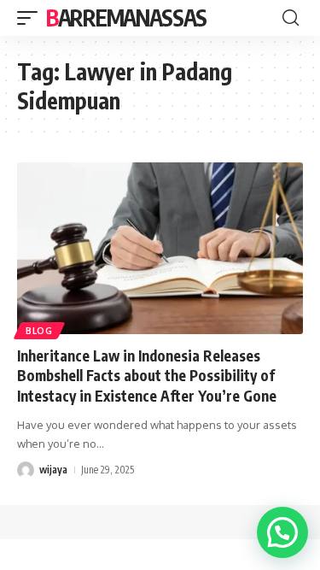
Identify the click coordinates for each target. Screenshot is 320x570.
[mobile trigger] (31, 18)
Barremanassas (126, 17)
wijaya (53, 469)
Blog (39, 331)
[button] (282, 532)
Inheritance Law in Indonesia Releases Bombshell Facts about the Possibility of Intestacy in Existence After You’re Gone (146, 376)
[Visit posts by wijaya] (25, 470)
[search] (290, 18)
